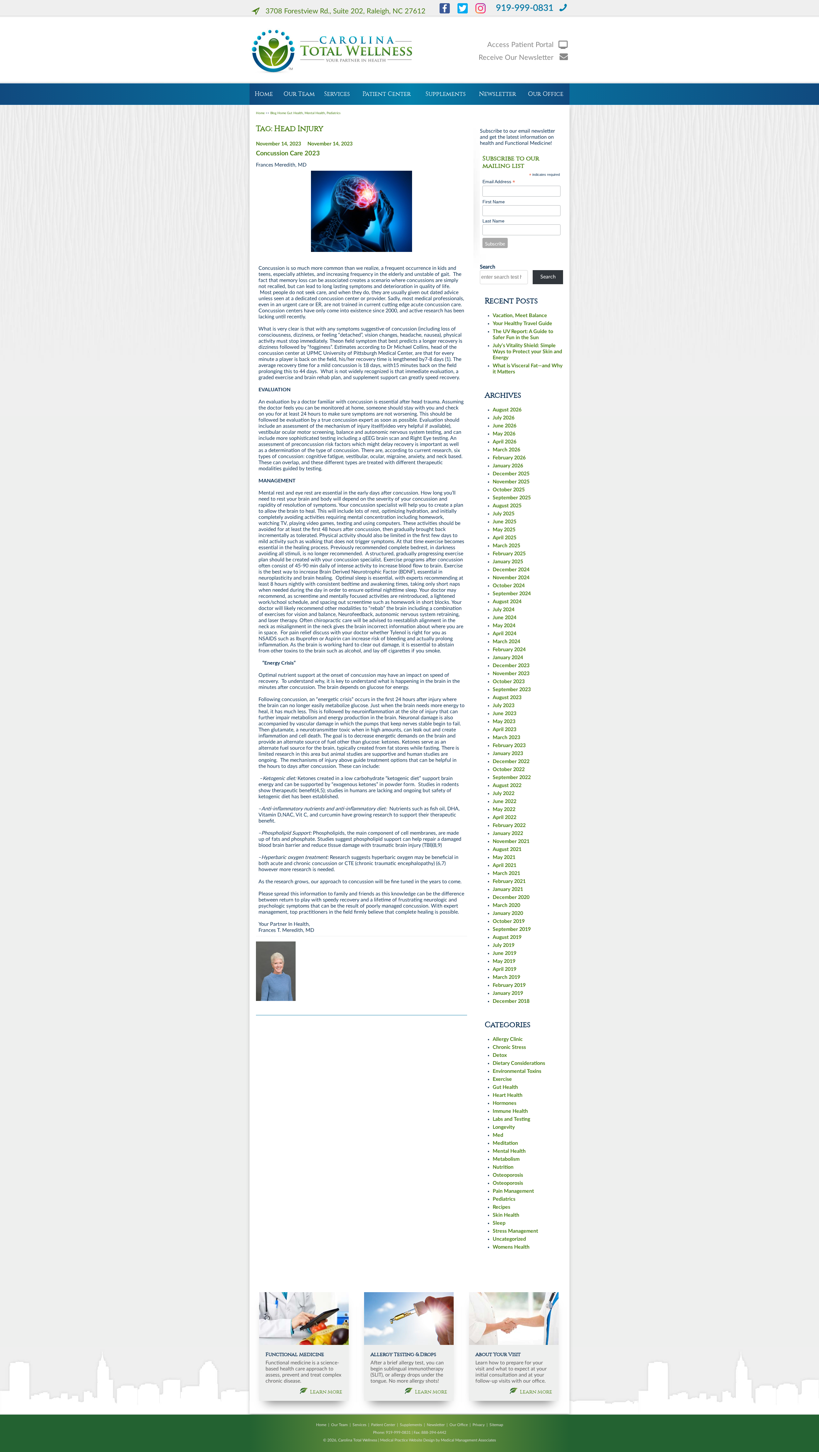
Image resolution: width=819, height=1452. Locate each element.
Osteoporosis (508, 1175)
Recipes (501, 1207)
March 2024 (506, 641)
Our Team (299, 94)
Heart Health (507, 1095)
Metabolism (506, 1159)
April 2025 (504, 537)
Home (263, 94)
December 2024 (511, 569)
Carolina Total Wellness (357, 1440)
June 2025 (504, 521)
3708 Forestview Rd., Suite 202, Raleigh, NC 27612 (345, 11)
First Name (493, 201)
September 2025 (512, 497)
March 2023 (506, 737)
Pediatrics (333, 113)
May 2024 (504, 625)
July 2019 (503, 945)
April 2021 (504, 865)
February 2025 (509, 553)
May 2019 (504, 961)
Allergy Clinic (508, 1039)
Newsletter (497, 94)
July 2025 (503, 513)
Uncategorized (509, 1239)
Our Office (545, 94)
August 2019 (507, 937)
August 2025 (507, 505)
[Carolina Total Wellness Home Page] (334, 51)
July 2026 (503, 417)
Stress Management (515, 1231)
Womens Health (511, 1247)
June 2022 (504, 801)
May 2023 (504, 721)
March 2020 (506, 905)
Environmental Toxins (517, 1071)
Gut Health (295, 113)
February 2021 (509, 881)
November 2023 (511, 673)
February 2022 (509, 825)
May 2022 (504, 809)
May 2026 (504, 433)
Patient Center (386, 94)
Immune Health (510, 1111)
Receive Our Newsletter (516, 57)
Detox (500, 1055)
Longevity (504, 1127)
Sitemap (496, 1425)
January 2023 (508, 753)
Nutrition (503, 1167)
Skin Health (506, 1215)
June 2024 (504, 617)
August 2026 (507, 409)
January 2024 (508, 657)
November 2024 (511, 577)
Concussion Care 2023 (288, 153)
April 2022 (504, 817)
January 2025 (508, 561)
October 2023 (509, 681)
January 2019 (508, 993)
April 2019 (504, 969)
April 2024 (504, 633)
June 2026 (504, 425)
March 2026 (506, 449)
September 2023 (512, 689)
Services (337, 94)
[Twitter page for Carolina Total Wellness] (459, 11)
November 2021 (511, 841)
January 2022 (508, 833)
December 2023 (511, 665)
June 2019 (504, 953)
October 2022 (509, 769)
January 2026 (508, 465)
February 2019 (509, 985)
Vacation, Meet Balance (520, 315)
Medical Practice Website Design (407, 1440)
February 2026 (509, 457)
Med (498, 1135)
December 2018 (511, 1001)
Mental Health (315, 113)
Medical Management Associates (468, 1440)
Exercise (502, 1079)
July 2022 (503, 793)
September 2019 (512, 929)
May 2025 (504, 529)
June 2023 (504, 713)
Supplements (445, 94)
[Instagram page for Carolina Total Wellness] (477, 11)
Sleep (499, 1223)
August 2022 (507, 785)
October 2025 (509, 489)
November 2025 (511, 481)
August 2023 (507, 697)
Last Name (493, 220)
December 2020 (511, 897)
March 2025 (506, 545)
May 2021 (504, 857)
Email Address (498, 182)
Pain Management (513, 1191)
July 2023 (503, 705)
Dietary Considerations (519, 1063)
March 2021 (506, 873)
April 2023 (504, 729)
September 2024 (512, 593)
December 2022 (511, 761)
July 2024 (503, 609)
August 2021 (507, 849)
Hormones (504, 1103)
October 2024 (509, 585)
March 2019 (506, 977)
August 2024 (507, 601)
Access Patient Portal (520, 44)
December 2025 (511, 473)
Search (487, 266)
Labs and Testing (511, 1119)
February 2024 (509, 649)
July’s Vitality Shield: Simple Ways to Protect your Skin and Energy (527, 351)
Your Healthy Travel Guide (522, 323)
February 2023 (509, 745)
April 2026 (504, 441)
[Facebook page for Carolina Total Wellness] (438, 11)
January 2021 (508, 889)
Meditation (505, 1143)
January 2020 (508, 913)
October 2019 (509, 921)
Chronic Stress (509, 1047)
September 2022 (512, 777)
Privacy (479, 1425)
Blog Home (278, 113)
